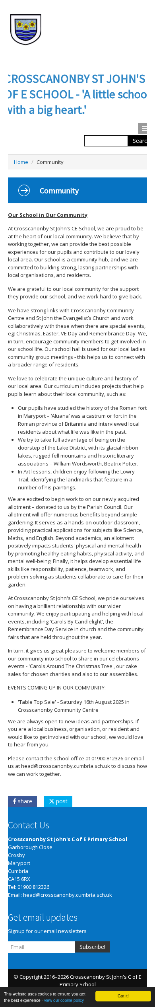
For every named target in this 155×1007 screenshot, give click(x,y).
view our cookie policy (64, 1000)
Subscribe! (92, 947)
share (24, 801)
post (61, 801)
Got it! (123, 996)
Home (21, 162)
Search (141, 140)
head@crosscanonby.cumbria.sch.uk (67, 894)
